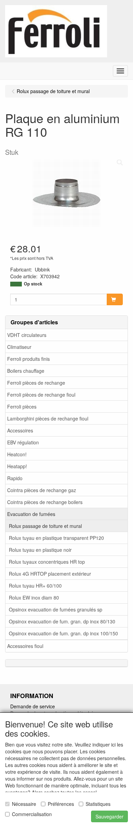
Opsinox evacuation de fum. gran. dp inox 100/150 (63, 633)
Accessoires (20, 430)
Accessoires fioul (25, 646)
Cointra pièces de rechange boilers (45, 502)
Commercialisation (32, 814)
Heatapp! (17, 466)
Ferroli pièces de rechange (36, 382)
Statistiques (98, 803)
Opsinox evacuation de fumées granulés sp (55, 609)
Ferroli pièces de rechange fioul (41, 394)
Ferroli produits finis (28, 358)
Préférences (61, 803)
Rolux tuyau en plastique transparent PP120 (56, 537)
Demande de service (32, 706)
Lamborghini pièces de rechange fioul (47, 418)
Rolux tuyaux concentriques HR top (47, 561)
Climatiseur (19, 346)
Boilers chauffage (25, 370)
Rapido (15, 478)
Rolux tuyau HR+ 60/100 (35, 585)
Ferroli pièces (21, 406)
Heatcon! (17, 454)
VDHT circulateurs (26, 334)
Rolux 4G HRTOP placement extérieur (50, 573)
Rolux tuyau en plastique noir (40, 549)
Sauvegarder (109, 816)
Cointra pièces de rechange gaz (41, 490)
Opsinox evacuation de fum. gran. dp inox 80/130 (62, 621)
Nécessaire (24, 803)
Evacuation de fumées (31, 514)
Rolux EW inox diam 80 (34, 597)
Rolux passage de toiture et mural (45, 525)
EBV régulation (23, 442)
